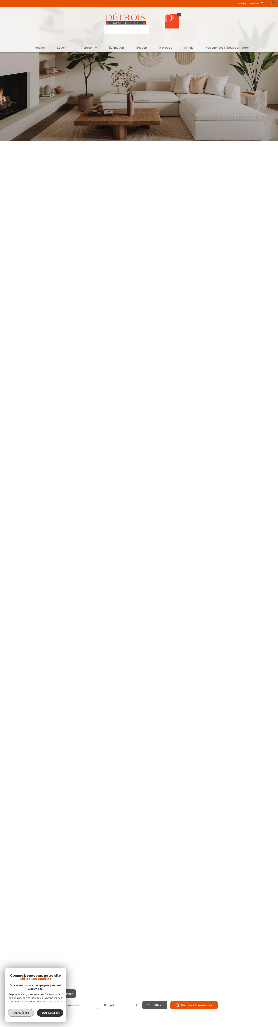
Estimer (67, 994)
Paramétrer (21, 1013)
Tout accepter (50, 1013)
